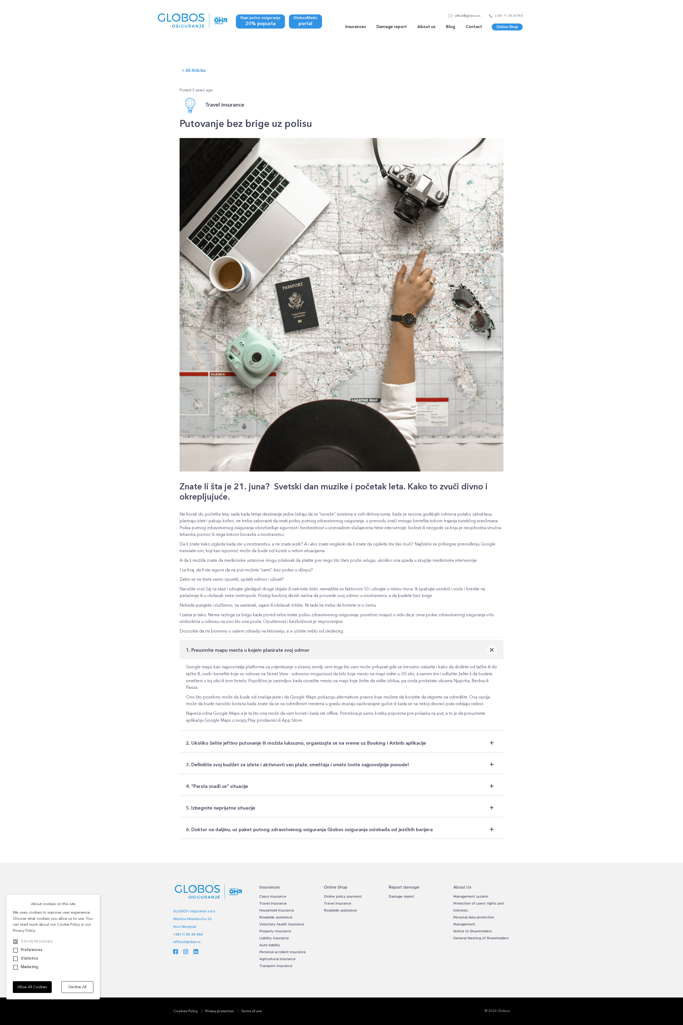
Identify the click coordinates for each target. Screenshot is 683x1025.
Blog (450, 26)
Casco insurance (272, 896)
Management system (470, 896)
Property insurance (275, 931)
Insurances (355, 26)
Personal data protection (473, 917)
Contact (474, 26)
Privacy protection (219, 1011)
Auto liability (269, 945)
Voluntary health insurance (281, 924)
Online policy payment (343, 896)
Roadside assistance (275, 917)
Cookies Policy (185, 1011)
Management (464, 924)
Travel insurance (273, 903)
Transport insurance (275, 966)
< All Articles (194, 70)
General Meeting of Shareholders (481, 938)
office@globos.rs (186, 942)
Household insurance (276, 910)
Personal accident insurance (282, 952)
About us (426, 26)
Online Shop (507, 27)
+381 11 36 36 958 (188, 934)
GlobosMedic (305, 20)
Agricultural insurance (277, 959)
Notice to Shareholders (472, 931)
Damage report (391, 26)
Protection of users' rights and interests (478, 907)
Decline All (77, 987)
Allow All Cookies (32, 987)
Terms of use (251, 1011)
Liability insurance (274, 938)
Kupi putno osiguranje (260, 20)
